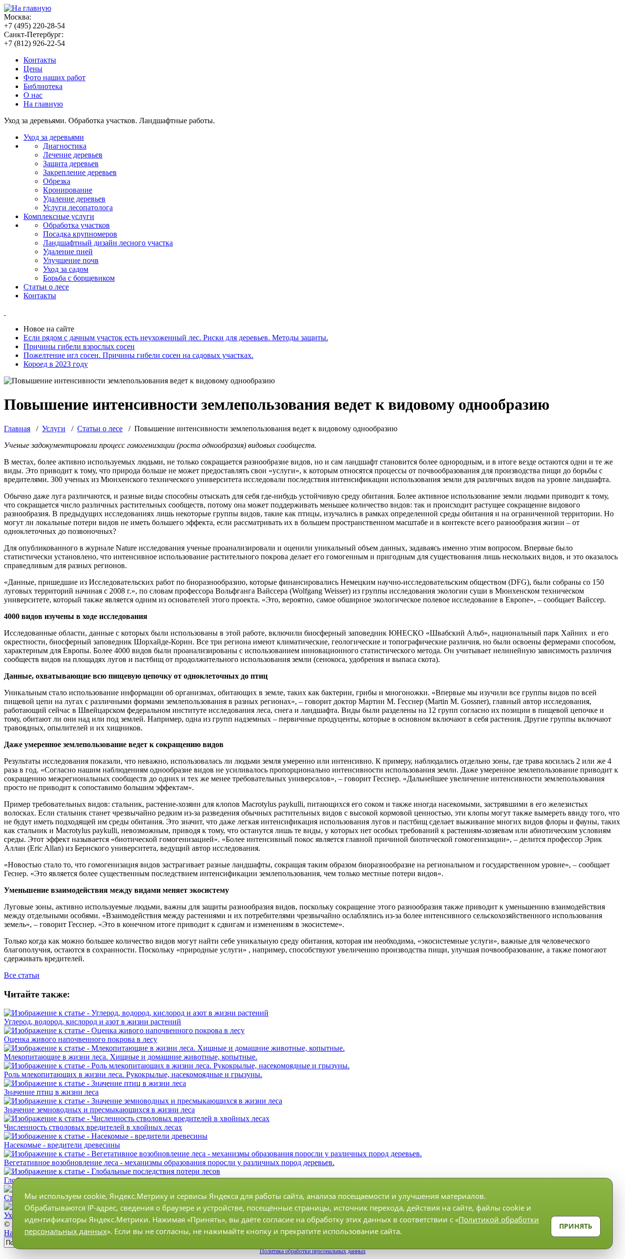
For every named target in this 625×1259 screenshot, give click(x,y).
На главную (43, 104)
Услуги (53, 428)
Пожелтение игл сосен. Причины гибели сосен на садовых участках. (138, 355)
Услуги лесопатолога (78, 207)
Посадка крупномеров (80, 234)
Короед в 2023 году (55, 364)
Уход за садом (65, 269)
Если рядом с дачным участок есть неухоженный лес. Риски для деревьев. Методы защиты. (175, 337)
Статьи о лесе (46, 287)
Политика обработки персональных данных (313, 1251)
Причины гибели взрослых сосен (79, 346)
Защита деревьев (71, 163)
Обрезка (56, 181)
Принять (575, 1226)
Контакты (39, 60)
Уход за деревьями (53, 137)
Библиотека (42, 86)
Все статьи (22, 975)
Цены (32, 69)
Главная (17, 428)
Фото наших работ (54, 77)
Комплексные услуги (58, 216)
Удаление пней (68, 251)
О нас (32, 95)
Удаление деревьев (74, 199)
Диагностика (64, 146)
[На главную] (27, 8)
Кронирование (67, 190)
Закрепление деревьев (80, 172)
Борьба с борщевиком (79, 278)
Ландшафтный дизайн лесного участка (108, 243)
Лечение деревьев (73, 155)
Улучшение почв (71, 260)
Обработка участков (76, 225)
